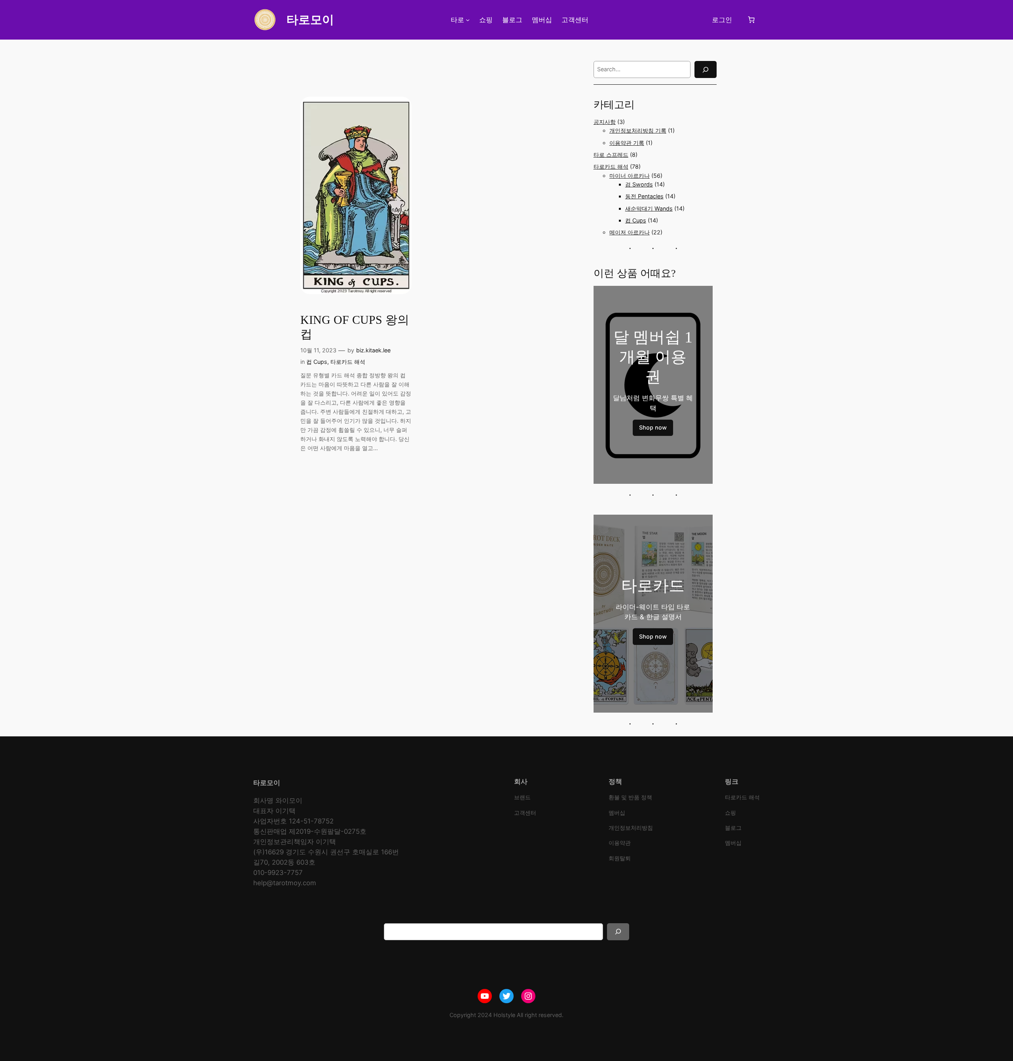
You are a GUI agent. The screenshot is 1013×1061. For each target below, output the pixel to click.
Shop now (653, 427)
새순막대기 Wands (649, 208)
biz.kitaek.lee (373, 350)
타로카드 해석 (347, 361)
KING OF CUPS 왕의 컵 (354, 327)
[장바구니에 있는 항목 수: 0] (751, 19)
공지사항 (605, 121)
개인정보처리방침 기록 (637, 130)
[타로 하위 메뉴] (468, 20)
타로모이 (310, 19)
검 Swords (639, 184)
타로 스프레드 (611, 154)
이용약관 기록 (626, 142)
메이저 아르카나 (629, 232)
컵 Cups (316, 361)
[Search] (705, 69)
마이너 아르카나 (629, 175)
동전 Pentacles (644, 196)
